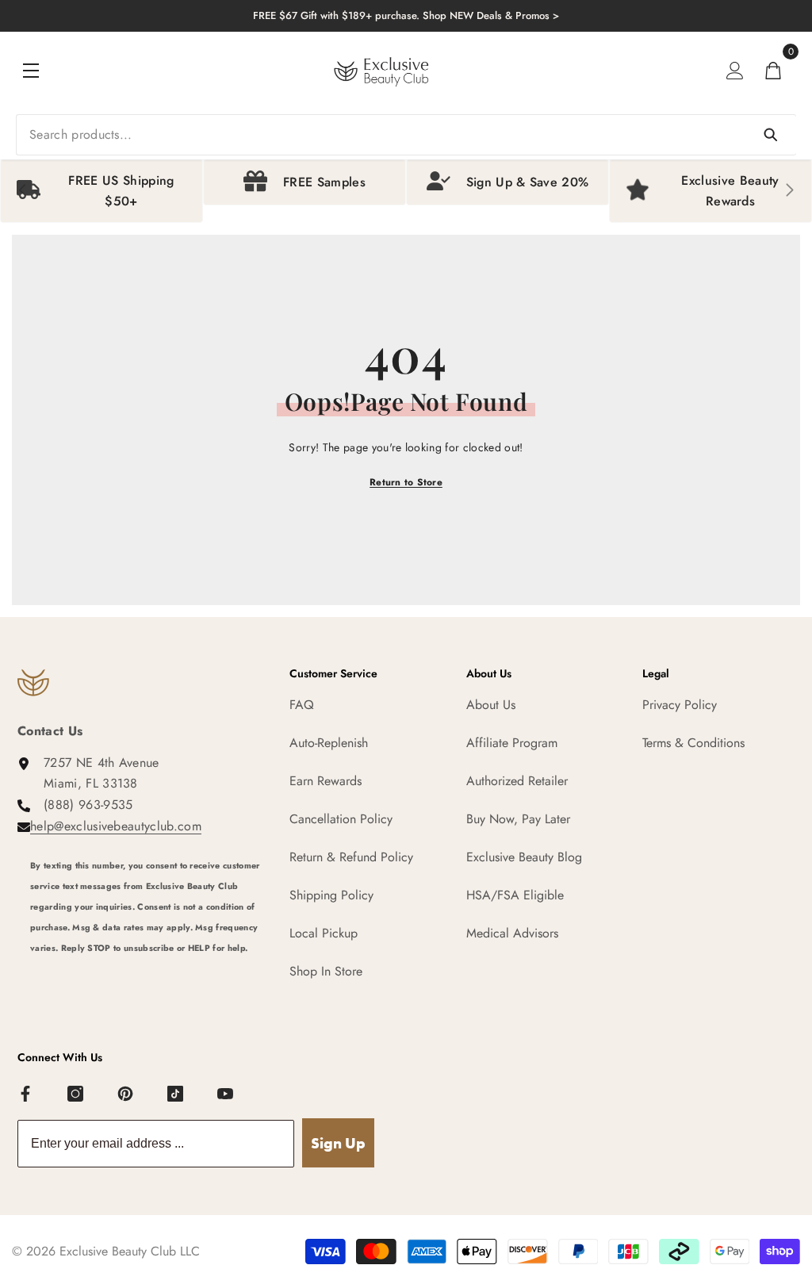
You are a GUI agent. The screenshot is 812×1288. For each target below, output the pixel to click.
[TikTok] (176, 1094)
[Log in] (735, 71)
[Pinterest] (126, 1094)
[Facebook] (26, 1094)
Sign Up (338, 1143)
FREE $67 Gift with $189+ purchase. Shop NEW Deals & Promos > (406, 15)
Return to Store (406, 482)
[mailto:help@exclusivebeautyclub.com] (148, 978)
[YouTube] (226, 1094)
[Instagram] (76, 1094)
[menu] (31, 70)
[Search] (406, 134)
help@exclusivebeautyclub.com (115, 826)
